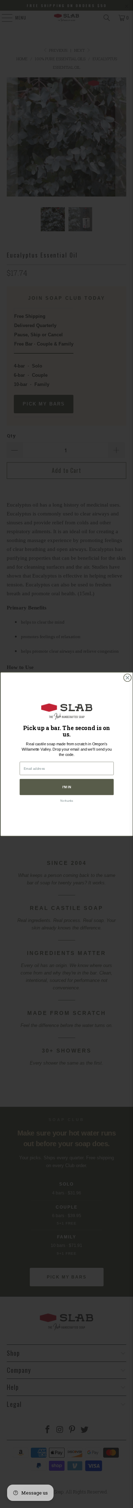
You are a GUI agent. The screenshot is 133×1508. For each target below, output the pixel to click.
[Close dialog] (127, 677)
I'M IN (66, 787)
